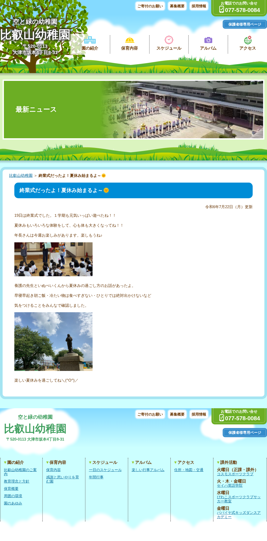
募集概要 (177, 6)
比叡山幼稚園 (35, 34)
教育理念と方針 (16, 481)
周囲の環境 (13, 496)
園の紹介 (90, 48)
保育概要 (11, 488)
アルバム (208, 48)
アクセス (247, 48)
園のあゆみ (13, 503)
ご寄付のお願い (150, 6)
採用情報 (199, 6)
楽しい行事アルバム (148, 470)
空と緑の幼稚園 (35, 21)
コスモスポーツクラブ (235, 474)
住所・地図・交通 (188, 470)
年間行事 (96, 477)
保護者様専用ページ (244, 24)
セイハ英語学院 (229, 485)
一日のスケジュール (105, 470)
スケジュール (168, 48)
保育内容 (129, 48)
